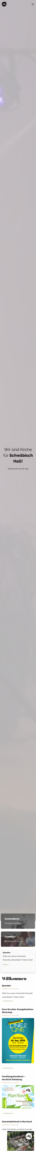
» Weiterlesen (7, 1001)
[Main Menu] (33, 4)
